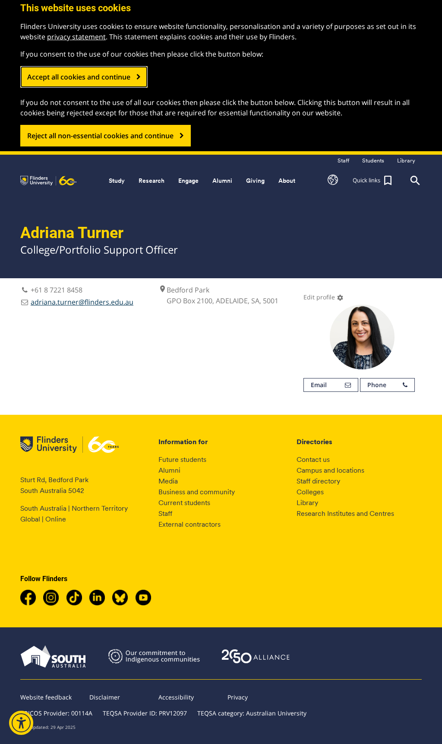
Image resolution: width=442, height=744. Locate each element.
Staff (165, 513)
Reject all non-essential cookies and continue (100, 135)
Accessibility (176, 697)
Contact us (313, 459)
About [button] (286, 180)
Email (319, 385)
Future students (182, 459)
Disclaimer (104, 697)
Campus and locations (330, 470)
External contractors (189, 524)
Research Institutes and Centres (345, 513)
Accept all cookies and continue (78, 77)
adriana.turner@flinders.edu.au (82, 302)
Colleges (310, 492)
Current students (184, 503)
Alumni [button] (222, 180)
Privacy (237, 697)
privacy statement (76, 36)
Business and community (196, 492)
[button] (333, 180)
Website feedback (46, 697)
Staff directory (318, 481)
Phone (376, 385)
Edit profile (323, 297)
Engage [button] (188, 180)
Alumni (169, 470)
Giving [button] (255, 180)
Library (307, 503)
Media (168, 481)
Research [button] (151, 180)
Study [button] (117, 180)
